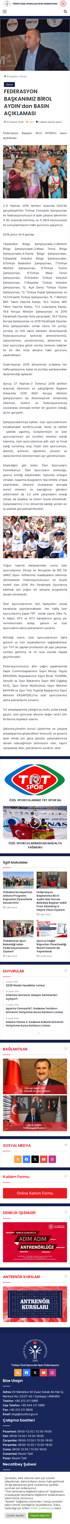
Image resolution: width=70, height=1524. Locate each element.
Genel (23, 76)
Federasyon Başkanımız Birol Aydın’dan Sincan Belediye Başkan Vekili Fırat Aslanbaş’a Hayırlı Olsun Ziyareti (52, 901)
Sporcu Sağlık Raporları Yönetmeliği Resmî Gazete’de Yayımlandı (51, 946)
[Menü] (5, 11)
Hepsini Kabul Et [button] (39, 1515)
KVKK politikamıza (42, 1508)
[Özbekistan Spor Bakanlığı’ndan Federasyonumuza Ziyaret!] (18, 928)
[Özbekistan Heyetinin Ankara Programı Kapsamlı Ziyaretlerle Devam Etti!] (18, 880)
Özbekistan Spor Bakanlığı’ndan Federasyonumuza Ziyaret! (16, 946)
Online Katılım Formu (35, 1193)
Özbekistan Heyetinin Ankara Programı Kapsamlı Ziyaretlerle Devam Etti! (17, 897)
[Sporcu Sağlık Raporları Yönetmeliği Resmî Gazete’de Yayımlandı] (52, 928)
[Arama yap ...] (65, 11)
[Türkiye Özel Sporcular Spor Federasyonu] (35, 4)
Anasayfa (12, 76)
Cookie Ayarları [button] (15, 1515)
